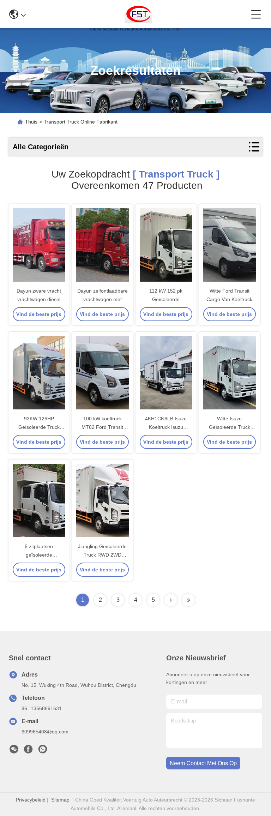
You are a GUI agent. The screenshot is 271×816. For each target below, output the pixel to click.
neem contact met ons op (203, 763)
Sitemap (60, 800)
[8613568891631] (43, 751)
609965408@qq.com (45, 731)
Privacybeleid (31, 800)
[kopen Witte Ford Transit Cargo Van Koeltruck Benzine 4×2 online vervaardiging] (229, 245)
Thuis (31, 122)
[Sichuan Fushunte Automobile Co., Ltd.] (138, 14)
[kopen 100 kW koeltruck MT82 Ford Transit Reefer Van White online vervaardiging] (102, 372)
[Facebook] (28, 751)
